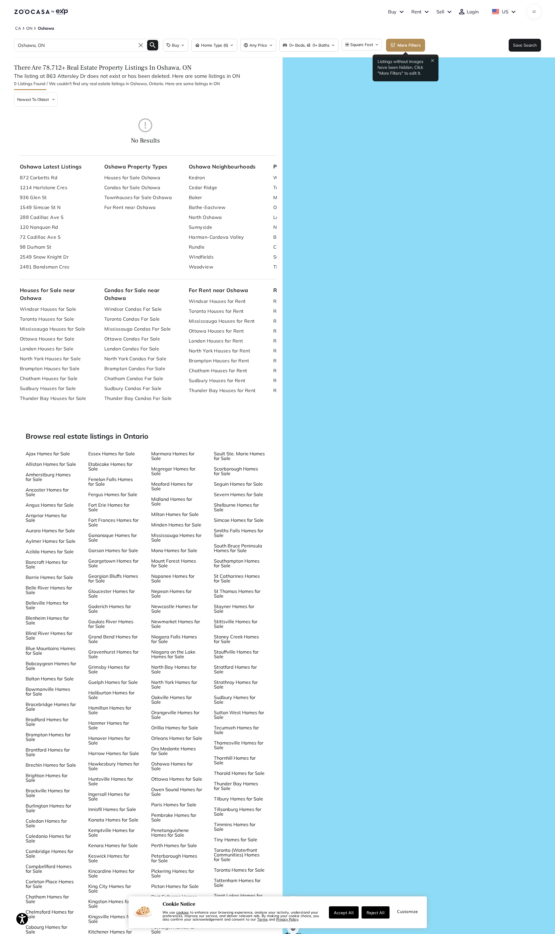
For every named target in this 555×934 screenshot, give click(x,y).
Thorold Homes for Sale (239, 773)
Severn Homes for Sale (238, 494)
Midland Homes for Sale (171, 501)
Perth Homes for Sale (174, 845)
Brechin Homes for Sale (51, 765)
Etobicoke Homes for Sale (110, 466)
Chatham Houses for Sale (49, 378)
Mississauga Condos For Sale (137, 329)
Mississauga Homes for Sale (176, 537)
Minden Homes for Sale (176, 525)
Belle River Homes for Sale (49, 590)
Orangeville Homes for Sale (175, 715)
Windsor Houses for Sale (48, 309)
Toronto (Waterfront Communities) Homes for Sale (237, 854)
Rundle (197, 247)
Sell (440, 12)
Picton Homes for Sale (175, 886)
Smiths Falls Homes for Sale (238, 533)
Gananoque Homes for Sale (112, 537)
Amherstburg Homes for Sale (48, 477)
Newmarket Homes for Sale (175, 624)
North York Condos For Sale (135, 358)
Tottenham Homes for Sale (237, 882)
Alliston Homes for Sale (51, 464)
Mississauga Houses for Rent (222, 321)
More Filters (409, 45)
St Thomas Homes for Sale (237, 593)
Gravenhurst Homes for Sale (113, 654)
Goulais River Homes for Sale (110, 624)
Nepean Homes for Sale (171, 593)
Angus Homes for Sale (50, 505)
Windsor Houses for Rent (217, 301)
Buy (392, 12)
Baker (195, 197)
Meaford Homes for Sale (172, 486)
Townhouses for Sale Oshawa (138, 197)
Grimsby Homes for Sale (109, 669)
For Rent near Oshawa (130, 207)
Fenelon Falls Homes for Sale (110, 481)
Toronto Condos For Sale (132, 319)
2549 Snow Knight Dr (44, 257)
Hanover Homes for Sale (109, 740)
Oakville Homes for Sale (171, 699)
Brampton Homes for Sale (48, 737)
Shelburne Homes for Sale (236, 507)
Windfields (201, 257)
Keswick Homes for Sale (108, 858)
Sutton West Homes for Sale (239, 715)
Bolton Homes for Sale (50, 679)
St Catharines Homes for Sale (237, 578)
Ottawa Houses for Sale (47, 339)
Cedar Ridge (203, 187)
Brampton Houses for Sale (50, 368)
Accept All (344, 912)
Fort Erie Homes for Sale (109, 507)
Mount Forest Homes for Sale (173, 563)
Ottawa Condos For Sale (132, 339)
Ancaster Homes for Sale (47, 492)
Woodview (201, 267)
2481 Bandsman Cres (45, 267)
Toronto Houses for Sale (47, 319)
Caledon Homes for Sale (46, 823)
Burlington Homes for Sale (48, 808)
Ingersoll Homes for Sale (109, 796)
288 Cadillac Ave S (42, 217)
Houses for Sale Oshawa (132, 177)
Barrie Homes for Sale (49, 577)
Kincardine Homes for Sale (111, 873)
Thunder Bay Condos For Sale (138, 398)
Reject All (376, 912)
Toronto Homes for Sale (239, 870)
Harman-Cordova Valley (216, 237)
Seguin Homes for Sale (238, 484)
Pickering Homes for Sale (172, 873)
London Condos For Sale (131, 349)
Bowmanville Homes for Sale (48, 691)
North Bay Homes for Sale (174, 669)
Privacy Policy (287, 919)
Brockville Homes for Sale (48, 793)
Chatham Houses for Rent (218, 370)
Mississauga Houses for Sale (52, 329)
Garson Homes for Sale (113, 550)
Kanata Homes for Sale (113, 820)
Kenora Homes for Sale (113, 845)
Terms (262, 919)
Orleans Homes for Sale (176, 738)
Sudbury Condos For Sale (133, 388)
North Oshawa (205, 217)
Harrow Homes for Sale (113, 753)
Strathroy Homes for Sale (236, 684)
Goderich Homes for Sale (109, 608)
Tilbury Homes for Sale (238, 799)
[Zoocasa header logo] (41, 12)
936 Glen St (33, 197)
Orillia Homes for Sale (174, 728)
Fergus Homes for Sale (112, 494)
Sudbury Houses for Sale (48, 388)
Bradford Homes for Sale (47, 722)
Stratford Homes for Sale (235, 669)
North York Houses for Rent (219, 351)
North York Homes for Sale (174, 684)
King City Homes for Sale (109, 888)
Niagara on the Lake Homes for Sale (173, 654)
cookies (182, 912)
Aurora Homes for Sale (50, 530)
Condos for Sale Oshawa (132, 187)
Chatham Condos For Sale (133, 378)
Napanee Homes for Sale (173, 578)
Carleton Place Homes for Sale (50, 884)
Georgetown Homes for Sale (113, 563)
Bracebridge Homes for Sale (51, 706)
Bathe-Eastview (207, 207)
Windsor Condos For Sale (133, 309)
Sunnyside (200, 227)
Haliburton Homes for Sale (111, 695)
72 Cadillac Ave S (40, 237)
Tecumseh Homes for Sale (236, 730)
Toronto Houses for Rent (216, 311)
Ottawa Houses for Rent (216, 331)
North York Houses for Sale (50, 358)
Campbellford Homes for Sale (49, 868)
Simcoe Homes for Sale (239, 520)
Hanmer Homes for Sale (108, 725)
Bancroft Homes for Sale (47, 564)
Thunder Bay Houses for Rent (222, 390)
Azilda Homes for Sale (50, 551)
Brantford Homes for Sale (48, 752)
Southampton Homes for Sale (237, 563)
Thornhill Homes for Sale (235, 760)
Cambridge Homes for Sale (49, 853)
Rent (416, 12)
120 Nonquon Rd (39, 227)
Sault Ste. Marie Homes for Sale (239, 456)
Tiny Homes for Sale (235, 839)
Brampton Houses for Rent (219, 361)
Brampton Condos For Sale (134, 368)
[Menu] (534, 11)
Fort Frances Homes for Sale (113, 522)
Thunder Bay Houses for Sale (53, 398)
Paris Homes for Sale (173, 804)
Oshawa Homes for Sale (172, 766)
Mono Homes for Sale (174, 550)
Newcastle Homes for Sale (174, 608)
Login (473, 12)
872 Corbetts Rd (39, 177)
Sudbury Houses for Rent (217, 380)
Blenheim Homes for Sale (47, 620)
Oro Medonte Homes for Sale (173, 751)
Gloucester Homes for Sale (111, 593)
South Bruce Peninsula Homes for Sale (238, 548)
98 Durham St (36, 247)
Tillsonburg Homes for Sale (237, 811)
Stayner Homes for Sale (234, 608)
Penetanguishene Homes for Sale (170, 832)
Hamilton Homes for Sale (109, 710)
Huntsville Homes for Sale (110, 781)
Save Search (525, 45)
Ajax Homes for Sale (48, 454)
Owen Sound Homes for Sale (176, 791)
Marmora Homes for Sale (173, 456)
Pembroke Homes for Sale (173, 817)
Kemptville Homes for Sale (111, 832)
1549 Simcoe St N (40, 207)
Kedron (197, 177)
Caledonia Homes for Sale (48, 838)
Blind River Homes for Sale (49, 635)
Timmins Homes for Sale (235, 826)
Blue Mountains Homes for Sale (50, 650)
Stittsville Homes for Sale (236, 624)
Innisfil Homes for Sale (112, 809)
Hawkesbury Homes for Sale (113, 766)
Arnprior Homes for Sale (46, 517)
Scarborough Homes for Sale (236, 471)
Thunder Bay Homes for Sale (236, 786)
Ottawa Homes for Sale (176, 779)
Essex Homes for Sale (111, 454)
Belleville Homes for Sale (47, 605)
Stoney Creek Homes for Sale (236, 639)
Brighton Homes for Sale (47, 778)
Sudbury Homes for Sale (235, 699)
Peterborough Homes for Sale (174, 858)
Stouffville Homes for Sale (236, 654)
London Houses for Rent (216, 341)
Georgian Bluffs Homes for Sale (113, 578)
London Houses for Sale (47, 349)
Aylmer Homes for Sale (50, 541)
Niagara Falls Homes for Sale (174, 639)
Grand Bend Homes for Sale (113, 639)
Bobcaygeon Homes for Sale (51, 666)
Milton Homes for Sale (175, 514)
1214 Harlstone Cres (43, 187)
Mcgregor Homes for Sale (173, 471)
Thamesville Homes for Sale (238, 745)
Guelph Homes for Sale (113, 682)
